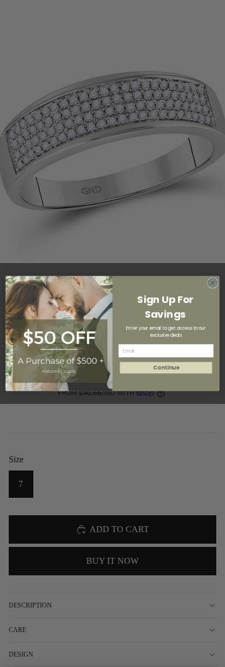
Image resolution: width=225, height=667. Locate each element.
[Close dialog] (212, 283)
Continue (166, 368)
